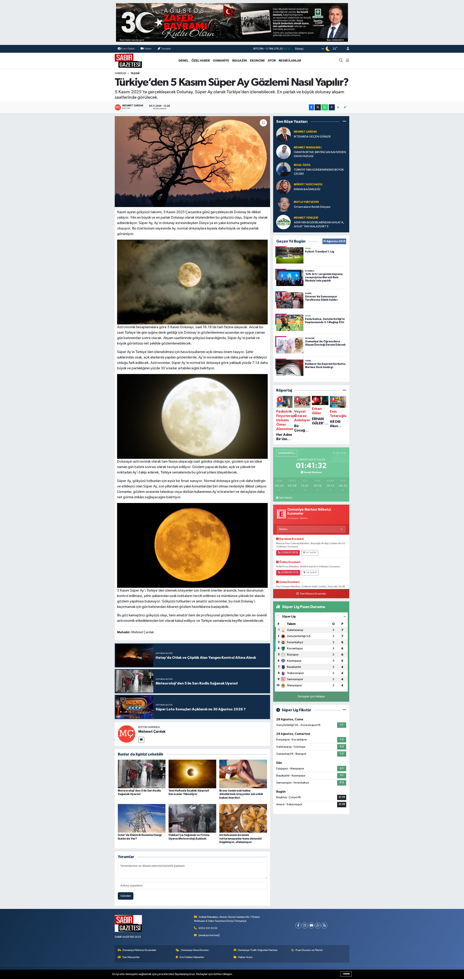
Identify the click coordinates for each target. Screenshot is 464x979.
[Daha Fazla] (332, 107)
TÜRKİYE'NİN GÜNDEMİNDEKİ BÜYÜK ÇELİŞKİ (319, 171)
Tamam (346, 974)
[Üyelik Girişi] (346, 49)
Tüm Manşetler (131, 957)
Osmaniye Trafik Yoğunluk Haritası (257, 950)
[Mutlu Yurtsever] (283, 204)
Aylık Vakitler (285, 497)
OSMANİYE (221, 60)
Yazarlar (166, 48)
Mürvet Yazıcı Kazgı (308, 184)
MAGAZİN (239, 60)
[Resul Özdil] (283, 169)
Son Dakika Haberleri (192, 957)
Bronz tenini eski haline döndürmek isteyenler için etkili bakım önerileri (241, 794)
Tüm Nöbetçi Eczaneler (313, 593)
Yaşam (135, 73)
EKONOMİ (257, 60)
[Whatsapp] (318, 925)
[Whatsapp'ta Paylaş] (325, 107)
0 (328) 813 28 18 (289, 553)
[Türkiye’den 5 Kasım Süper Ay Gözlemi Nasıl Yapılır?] (192, 161)
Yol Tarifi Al (311, 553)
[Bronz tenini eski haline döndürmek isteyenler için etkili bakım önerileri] (243, 773)
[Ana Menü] (347, 60)
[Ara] (340, 60)
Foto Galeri (127, 48)
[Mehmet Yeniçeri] (283, 222)
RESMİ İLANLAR (290, 60)
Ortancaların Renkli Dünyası (312, 206)
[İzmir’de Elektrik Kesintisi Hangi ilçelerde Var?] (141, 818)
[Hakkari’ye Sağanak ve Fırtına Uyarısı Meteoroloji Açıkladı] (192, 818)
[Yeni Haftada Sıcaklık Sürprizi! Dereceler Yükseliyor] (192, 773)
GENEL (183, 60)
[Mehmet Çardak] (126, 733)
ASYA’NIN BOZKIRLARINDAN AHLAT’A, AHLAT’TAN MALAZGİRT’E (319, 224)
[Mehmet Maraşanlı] (283, 151)
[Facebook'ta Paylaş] (311, 107)
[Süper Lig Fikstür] (344, 710)
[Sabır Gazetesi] (128, 60)
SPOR (272, 60)
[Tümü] (344, 121)
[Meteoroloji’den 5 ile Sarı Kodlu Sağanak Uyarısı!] (141, 773)
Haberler (120, 73)
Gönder (125, 895)
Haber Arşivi (245, 957)
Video (148, 48)
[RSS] (324, 925)
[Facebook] (298, 925)
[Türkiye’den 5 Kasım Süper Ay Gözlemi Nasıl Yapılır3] (192, 416)
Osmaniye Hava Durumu (195, 950)
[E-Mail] (141, 740)
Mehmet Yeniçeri (306, 217)
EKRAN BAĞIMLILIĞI (307, 189)
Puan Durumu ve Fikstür (309, 950)
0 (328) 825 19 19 (289, 572)
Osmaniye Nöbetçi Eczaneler (139, 950)
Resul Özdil (302, 165)
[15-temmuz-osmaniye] (232, 22)
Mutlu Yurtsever (306, 202)
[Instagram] (305, 925)
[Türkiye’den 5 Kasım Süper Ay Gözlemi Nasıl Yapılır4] (192, 545)
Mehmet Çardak (151, 731)
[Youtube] (311, 925)
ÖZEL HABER (200, 60)
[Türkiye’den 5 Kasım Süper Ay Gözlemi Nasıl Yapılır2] (192, 282)
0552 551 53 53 (208, 928)
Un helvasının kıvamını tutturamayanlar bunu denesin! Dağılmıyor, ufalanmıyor (240, 838)
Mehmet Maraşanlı (307, 147)
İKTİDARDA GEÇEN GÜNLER (312, 136)
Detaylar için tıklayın (311, 696)
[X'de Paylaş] (318, 107)
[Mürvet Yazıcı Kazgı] (283, 186)
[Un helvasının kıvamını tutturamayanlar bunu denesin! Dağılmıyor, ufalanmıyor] (243, 818)
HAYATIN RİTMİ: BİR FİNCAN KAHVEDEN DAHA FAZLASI (320, 154)
